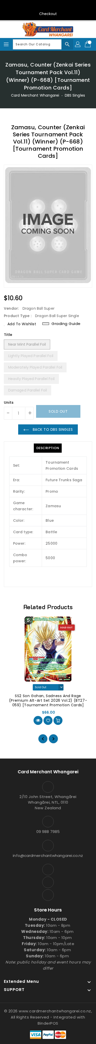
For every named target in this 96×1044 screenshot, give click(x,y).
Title (8, 334)
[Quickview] (38, 720)
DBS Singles (75, 95)
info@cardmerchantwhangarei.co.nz (48, 855)
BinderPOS (48, 1023)
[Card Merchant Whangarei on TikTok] (58, 6)
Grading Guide (66, 323)
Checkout (48, 13)
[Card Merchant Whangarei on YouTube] (48, 6)
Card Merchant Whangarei (35, 95)
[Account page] (78, 44)
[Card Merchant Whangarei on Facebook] (38, 6)
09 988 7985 (48, 831)
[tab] (48, 448)
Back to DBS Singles (52, 429)
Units (9, 402)
